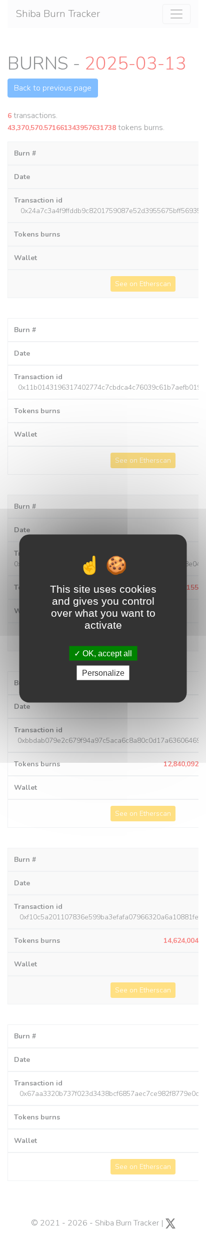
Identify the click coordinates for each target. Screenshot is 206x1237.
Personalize (103, 673)
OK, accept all (106, 653)
